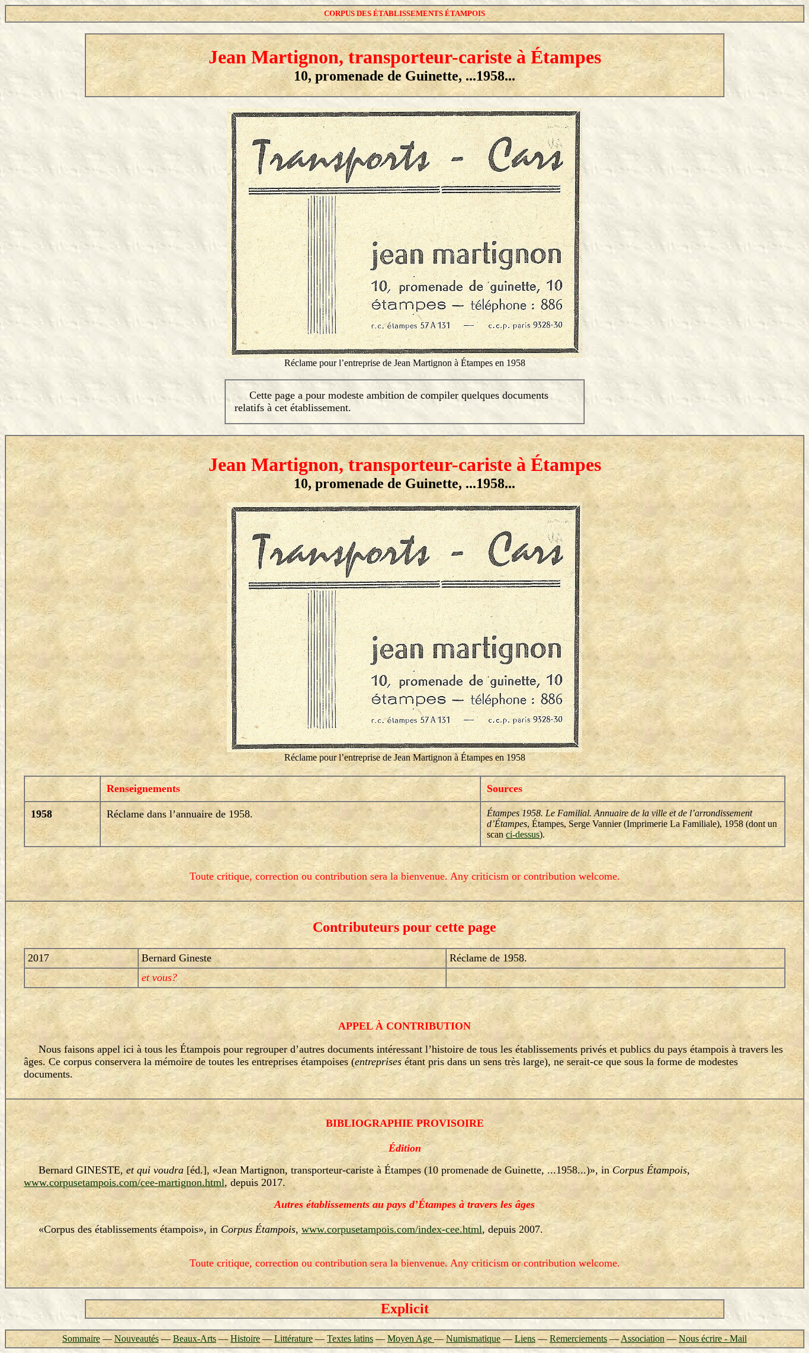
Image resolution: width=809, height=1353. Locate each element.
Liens (525, 1338)
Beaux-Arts (194, 1338)
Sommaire (81, 1338)
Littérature (293, 1338)
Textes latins (350, 1338)
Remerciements (578, 1338)
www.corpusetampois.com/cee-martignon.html (124, 1182)
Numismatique (473, 1338)
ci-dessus (523, 834)
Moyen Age (410, 1338)
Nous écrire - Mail (713, 1338)
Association (642, 1338)
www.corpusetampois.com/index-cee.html (391, 1229)
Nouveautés (136, 1338)
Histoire (245, 1338)
